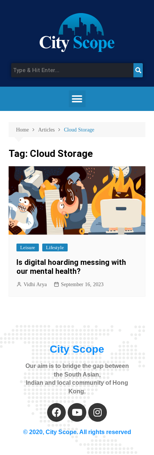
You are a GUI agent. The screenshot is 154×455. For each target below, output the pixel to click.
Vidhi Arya (35, 284)
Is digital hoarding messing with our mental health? (71, 267)
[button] (77, 98)
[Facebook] (56, 412)
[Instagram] (97, 412)
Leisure (27, 247)
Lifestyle (55, 247)
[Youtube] (77, 412)
